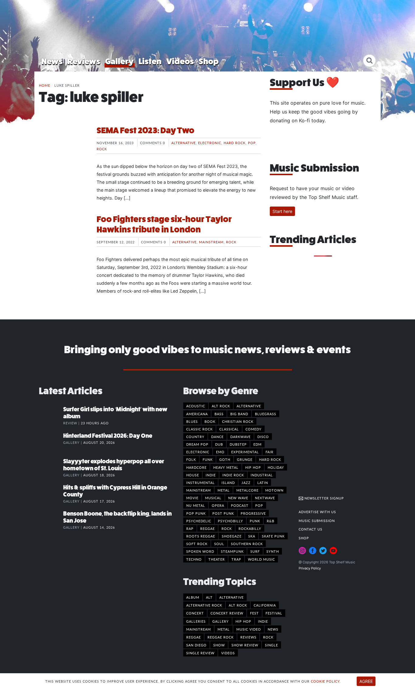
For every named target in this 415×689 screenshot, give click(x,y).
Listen (150, 61)
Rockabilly (249, 528)
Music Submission (317, 520)
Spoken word (200, 551)
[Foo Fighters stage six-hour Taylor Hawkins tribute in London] (63, 237)
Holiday (276, 467)
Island (228, 482)
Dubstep (238, 444)
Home (44, 85)
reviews (248, 637)
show (219, 644)
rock (268, 637)
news (273, 629)
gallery (220, 621)
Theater (216, 559)
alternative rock (204, 605)
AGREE (366, 681)
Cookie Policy (325, 681)
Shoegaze (232, 536)
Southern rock (247, 543)
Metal (224, 490)
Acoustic (195, 405)
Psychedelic (198, 520)
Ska (251, 536)
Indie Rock (233, 474)
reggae (193, 637)
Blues (192, 421)
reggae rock (221, 637)
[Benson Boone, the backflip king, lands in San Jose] (51, 520)
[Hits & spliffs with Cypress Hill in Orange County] (51, 493)
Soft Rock (197, 543)
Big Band (239, 413)
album (192, 597)
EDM (257, 444)
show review (245, 644)
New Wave (238, 497)
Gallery (119, 61)
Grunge (244, 459)
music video (248, 629)
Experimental (245, 451)
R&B (270, 520)
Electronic (209, 142)
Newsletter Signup (323, 498)
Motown (274, 490)
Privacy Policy (310, 568)
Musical (213, 497)
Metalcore (247, 490)
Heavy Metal (225, 467)
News (52, 61)
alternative (231, 597)
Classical (229, 428)
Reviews (83, 61)
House (192, 474)
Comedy (253, 428)
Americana (197, 413)
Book (209, 421)
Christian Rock (237, 421)
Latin (262, 482)
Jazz (246, 482)
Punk (255, 520)
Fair (269, 451)
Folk (191, 459)
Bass (219, 413)
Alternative (183, 142)
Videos (180, 61)
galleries (196, 621)
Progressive (253, 513)
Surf (255, 551)
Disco (263, 436)
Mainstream (211, 241)
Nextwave (265, 497)
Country (195, 436)
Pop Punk (196, 513)
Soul (219, 543)
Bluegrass (265, 413)
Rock (102, 148)
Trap (236, 559)
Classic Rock (199, 428)
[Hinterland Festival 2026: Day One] (51, 442)
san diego (196, 644)
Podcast (240, 505)
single (271, 644)
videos (228, 652)
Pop (252, 142)
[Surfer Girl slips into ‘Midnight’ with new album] (51, 415)
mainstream (198, 629)
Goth (224, 459)
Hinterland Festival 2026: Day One (107, 436)
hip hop (243, 621)
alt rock (238, 605)
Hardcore (196, 467)
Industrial (262, 474)
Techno (194, 559)
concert (195, 613)
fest (254, 613)
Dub (219, 444)
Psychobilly (230, 520)
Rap (190, 528)
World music (261, 559)
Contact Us (310, 529)
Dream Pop (197, 444)
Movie (192, 497)
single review (200, 652)
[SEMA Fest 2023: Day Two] (63, 148)
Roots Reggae (200, 536)
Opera (218, 505)
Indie (211, 474)
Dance (217, 436)
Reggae (207, 528)
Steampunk (232, 551)
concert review (227, 613)
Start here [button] (282, 211)
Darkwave (240, 436)
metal (224, 629)
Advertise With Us (317, 511)
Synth (272, 551)
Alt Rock (221, 405)
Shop (209, 61)
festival (274, 613)
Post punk (223, 513)
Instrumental (200, 482)
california (265, 605)
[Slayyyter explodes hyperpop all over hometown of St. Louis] (51, 467)
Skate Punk (273, 536)
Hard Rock (234, 142)
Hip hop (253, 467)
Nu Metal (195, 505)
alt (209, 597)
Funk (208, 459)
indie (263, 621)
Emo (220, 451)
